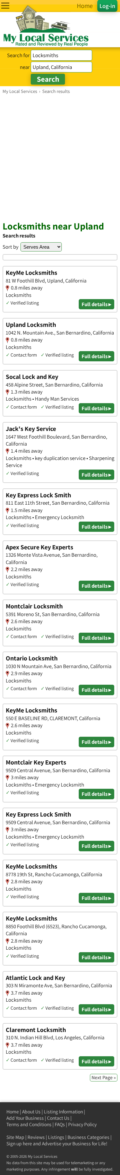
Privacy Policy (82, 1124)
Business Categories (88, 1137)
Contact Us (58, 1118)
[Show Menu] (5, 6)
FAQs (60, 1124)
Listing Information (63, 1112)
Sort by (11, 246)
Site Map (15, 1137)
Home (12, 1112)
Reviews (36, 1137)
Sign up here (19, 1144)
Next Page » (104, 1077)
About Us (31, 1112)
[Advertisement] (60, 157)
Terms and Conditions (29, 1124)
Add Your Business (25, 1118)
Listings (56, 1137)
